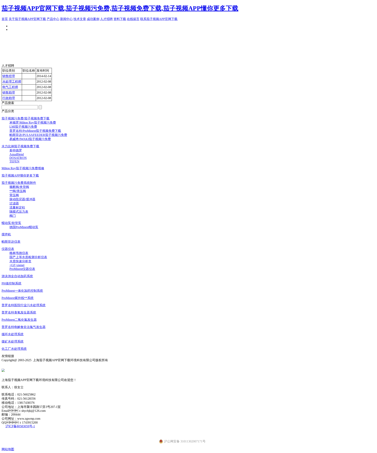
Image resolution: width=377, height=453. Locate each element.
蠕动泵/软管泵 (11, 223)
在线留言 (133, 19)
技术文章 (79, 19)
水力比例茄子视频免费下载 (20, 146)
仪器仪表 (8, 249)
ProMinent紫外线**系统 (18, 298)
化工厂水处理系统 (14, 348)
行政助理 (8, 98)
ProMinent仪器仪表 (22, 269)
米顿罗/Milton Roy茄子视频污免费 (32, 122)
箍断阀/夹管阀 (19, 187)
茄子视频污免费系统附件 (19, 182)
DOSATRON (18, 158)
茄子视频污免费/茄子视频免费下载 (25, 118)
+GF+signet (16, 265)
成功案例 (93, 19)
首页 (5, 19)
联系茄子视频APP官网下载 (159, 19)
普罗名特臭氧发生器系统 (19, 312)
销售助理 (8, 92)
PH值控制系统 (11, 283)
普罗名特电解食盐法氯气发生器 (24, 327)
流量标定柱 (17, 207)
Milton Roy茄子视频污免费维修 (23, 168)
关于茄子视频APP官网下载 (27, 19)
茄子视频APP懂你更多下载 (20, 175)
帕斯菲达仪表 (11, 241)
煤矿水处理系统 (13, 341)
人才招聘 (106, 19)
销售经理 (8, 76)
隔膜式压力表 (18, 211)
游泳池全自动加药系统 (17, 276)
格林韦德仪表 (18, 253)
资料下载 (119, 19)
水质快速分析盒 (20, 261)
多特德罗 (15, 150)
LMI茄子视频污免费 (23, 126)
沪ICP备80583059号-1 (20, 426)
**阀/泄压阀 (17, 191)
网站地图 (8, 449)
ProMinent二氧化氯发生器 (19, 319)
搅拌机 (6, 234)
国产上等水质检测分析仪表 (28, 257)
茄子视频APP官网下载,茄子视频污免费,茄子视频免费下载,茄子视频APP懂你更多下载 (120, 8)
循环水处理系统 (13, 334)
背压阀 (14, 195)
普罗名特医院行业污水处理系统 (24, 305)
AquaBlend (16, 154)
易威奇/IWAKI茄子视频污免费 (30, 139)
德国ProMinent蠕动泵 (23, 227)
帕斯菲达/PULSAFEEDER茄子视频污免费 (38, 135)
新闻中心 (66, 19)
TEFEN (14, 161)
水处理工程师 (11, 81)
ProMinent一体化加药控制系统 (22, 290)
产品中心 (53, 19)
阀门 (12, 215)
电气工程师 (10, 87)
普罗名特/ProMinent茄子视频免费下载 (35, 130)
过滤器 (14, 203)
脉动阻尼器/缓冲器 (22, 199)
